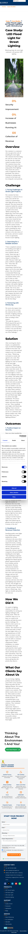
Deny (14, 497)
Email (3, 827)
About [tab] (23, 440)
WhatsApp (5, 833)
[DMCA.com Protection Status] (8, 928)
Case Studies (11, 6)
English (17, 0)
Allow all (14, 488)
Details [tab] (14, 440)
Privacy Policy (14, 932)
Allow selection (14, 492)
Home (4, 6)
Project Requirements (7, 838)
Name (3, 822)
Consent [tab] (5, 440)
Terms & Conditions (23, 930)
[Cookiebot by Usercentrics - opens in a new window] (19, 436)
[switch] (24, 472)
